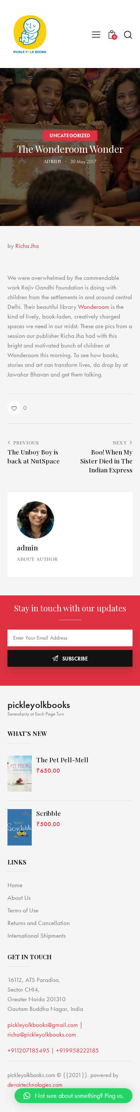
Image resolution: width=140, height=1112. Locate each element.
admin (27, 547)
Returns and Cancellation (38, 923)
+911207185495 (28, 1050)
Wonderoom (93, 307)
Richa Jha (27, 246)
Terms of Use (22, 910)
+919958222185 (77, 1050)
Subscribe (75, 658)
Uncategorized (70, 135)
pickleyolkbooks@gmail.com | (45, 1025)
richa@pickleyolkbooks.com (41, 1034)
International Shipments (36, 935)
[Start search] (128, 34)
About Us (19, 897)
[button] (17, 407)
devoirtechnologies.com (34, 1085)
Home (14, 885)
